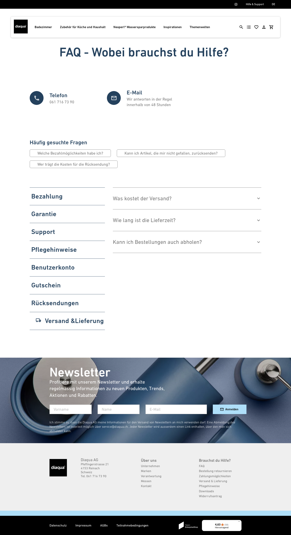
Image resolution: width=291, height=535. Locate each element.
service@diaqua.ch (115, 426)
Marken (146, 471)
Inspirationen (173, 27)
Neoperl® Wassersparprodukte (134, 27)
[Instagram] (236, 4)
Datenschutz (58, 525)
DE (273, 4)
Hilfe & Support (255, 4)
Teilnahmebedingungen (132, 525)
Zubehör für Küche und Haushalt (83, 27)
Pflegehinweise (209, 486)
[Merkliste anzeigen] (256, 27)
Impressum (83, 525)
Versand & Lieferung (213, 481)
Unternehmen (150, 466)
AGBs (104, 525)
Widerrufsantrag (210, 496)
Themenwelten (200, 27)
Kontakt (146, 486)
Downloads (206, 491)
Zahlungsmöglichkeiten (215, 476)
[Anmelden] (264, 27)
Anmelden (231, 409)
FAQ (201, 466)
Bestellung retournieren (215, 471)
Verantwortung (151, 476)
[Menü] (239, 522)
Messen (146, 481)
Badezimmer (43, 27)
